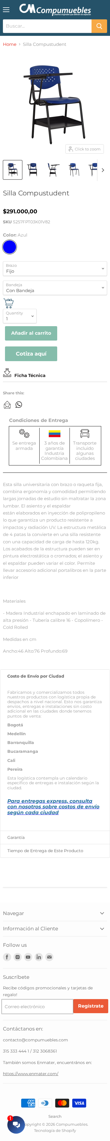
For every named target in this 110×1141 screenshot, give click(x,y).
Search (55, 1116)
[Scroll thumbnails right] (101, 170)
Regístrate (91, 1006)
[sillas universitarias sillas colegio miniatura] (12, 169)
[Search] (99, 26)
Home (9, 44)
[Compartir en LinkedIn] (7, 404)
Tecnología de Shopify (55, 1130)
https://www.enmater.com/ (30, 1073)
